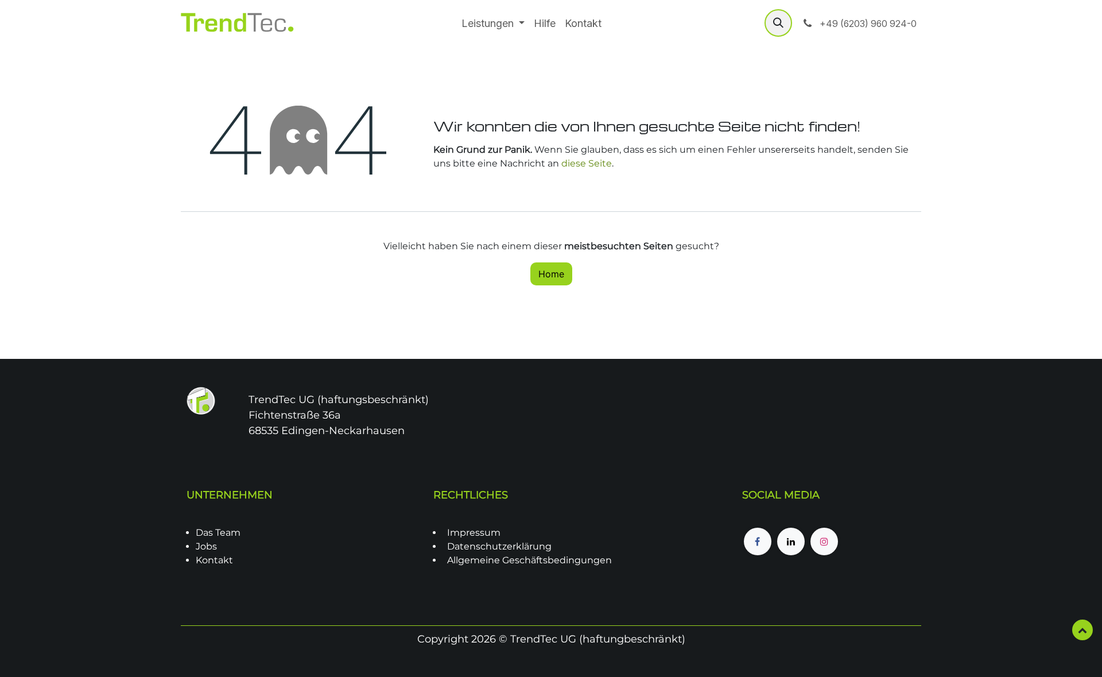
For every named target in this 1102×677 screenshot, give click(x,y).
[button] (778, 23)
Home (551, 274)
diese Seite (586, 163)
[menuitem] (493, 23)
